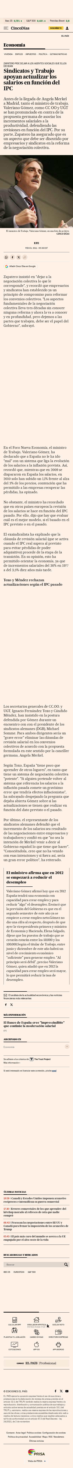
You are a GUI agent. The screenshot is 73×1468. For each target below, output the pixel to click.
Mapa (44, 1437)
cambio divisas (36, 1337)
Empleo (19, 54)
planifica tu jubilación (14, 1337)
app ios (36, 1349)
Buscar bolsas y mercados (21, 1255)
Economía (14, 45)
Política (43, 54)
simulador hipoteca (36, 1325)
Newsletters (59, 1437)
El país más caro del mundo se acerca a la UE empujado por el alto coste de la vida (35, 1238)
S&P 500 (31, 21)
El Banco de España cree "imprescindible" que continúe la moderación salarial (34, 1025)
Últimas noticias (58, 54)
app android (58, 1349)
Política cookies (34, 1433)
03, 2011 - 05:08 (36, 248)
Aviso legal (21, 1433)
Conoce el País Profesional (36, 1363)
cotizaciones (15, 1349)
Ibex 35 (8, 21)
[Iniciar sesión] (67, 28)
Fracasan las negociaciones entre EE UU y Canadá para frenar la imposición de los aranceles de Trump (36, 1226)
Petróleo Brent (57, 21)
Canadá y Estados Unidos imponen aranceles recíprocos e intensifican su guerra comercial (35, 1200)
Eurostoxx (19, 1272)
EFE (36, 243)
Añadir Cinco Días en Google (22, 266)
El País (65, 36)
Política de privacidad (18, 1437)
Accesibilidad (35, 1437)
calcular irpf (14, 1325)
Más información (11, 1063)
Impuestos (31, 54)
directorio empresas (58, 1337)
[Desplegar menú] (6, 28)
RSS (50, 1437)
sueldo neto (58, 1325)
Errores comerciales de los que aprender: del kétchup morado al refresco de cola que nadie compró (35, 1212)
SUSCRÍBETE (56, 28)
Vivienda (8, 54)
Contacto (10, 1433)
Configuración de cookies (54, 1433)
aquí (54, 1070)
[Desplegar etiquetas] (67, 1046)
